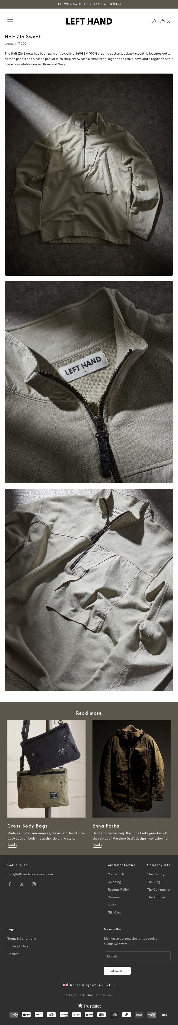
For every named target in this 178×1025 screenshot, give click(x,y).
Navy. (62, 64)
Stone (46, 64)
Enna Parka (106, 826)
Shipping (114, 882)
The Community (159, 889)
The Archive (156, 897)
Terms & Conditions (21, 938)
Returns (114, 897)
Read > (12, 845)
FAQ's (112, 905)
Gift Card (114, 912)
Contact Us (116, 874)
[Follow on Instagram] (34, 884)
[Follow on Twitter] (21, 884)
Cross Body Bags (27, 826)
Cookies (13, 954)
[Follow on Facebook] (9, 884)
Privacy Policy (18, 946)
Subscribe (117, 971)
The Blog (153, 882)
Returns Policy (119, 889)
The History (155, 874)
